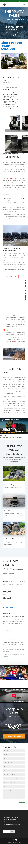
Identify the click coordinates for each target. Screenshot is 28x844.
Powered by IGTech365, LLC (14, 842)
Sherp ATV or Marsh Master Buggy (12, 824)
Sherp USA (10, 660)
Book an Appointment (8, 607)
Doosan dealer (17, 341)
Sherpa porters (13, 178)
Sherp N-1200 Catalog (10, 276)
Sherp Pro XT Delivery (9, 822)
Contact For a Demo (14, 736)
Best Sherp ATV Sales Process (11, 817)
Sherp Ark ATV (7, 815)
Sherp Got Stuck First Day (10, 819)
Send (22, 801)
